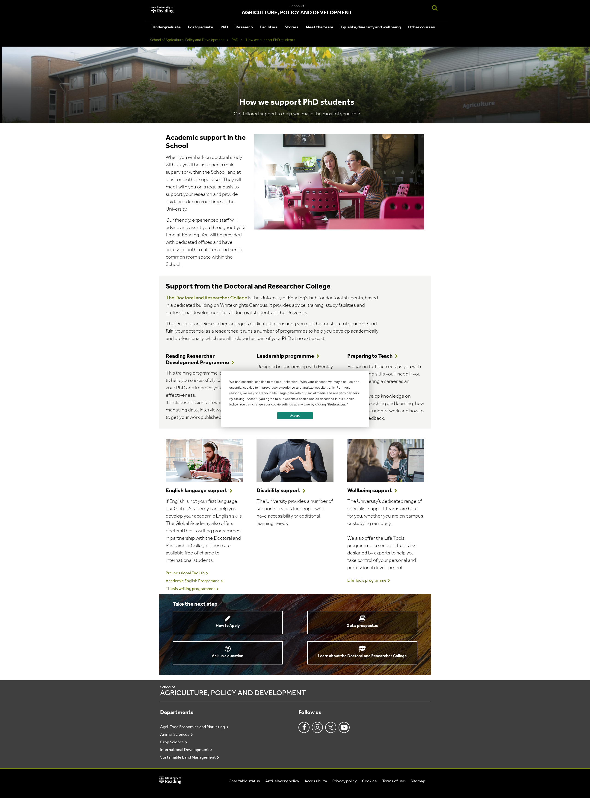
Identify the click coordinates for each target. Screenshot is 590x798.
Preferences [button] (337, 404)
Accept (295, 415)
